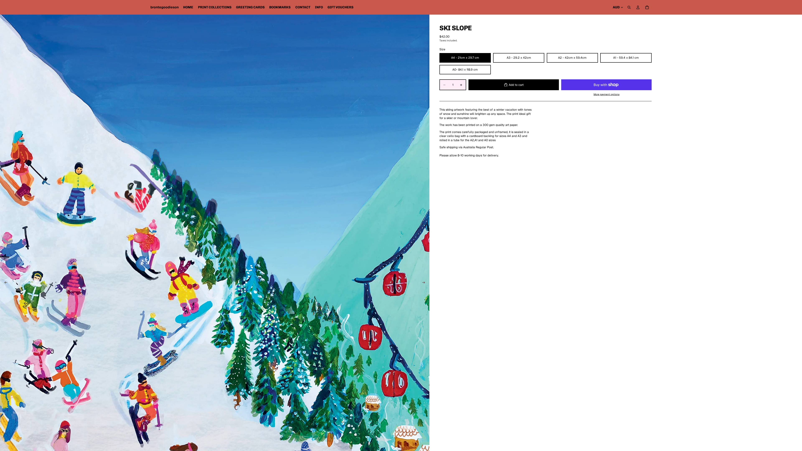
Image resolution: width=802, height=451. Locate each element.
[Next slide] (424, 283)
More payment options (606, 94)
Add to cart (516, 85)
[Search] (629, 7)
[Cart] (647, 7)
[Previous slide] (4, 283)
